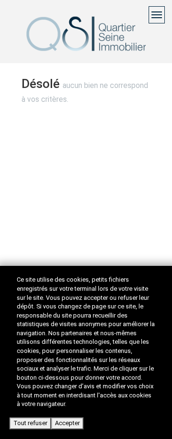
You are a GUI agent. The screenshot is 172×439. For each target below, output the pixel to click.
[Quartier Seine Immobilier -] (86, 46)
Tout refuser (30, 423)
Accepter (67, 423)
